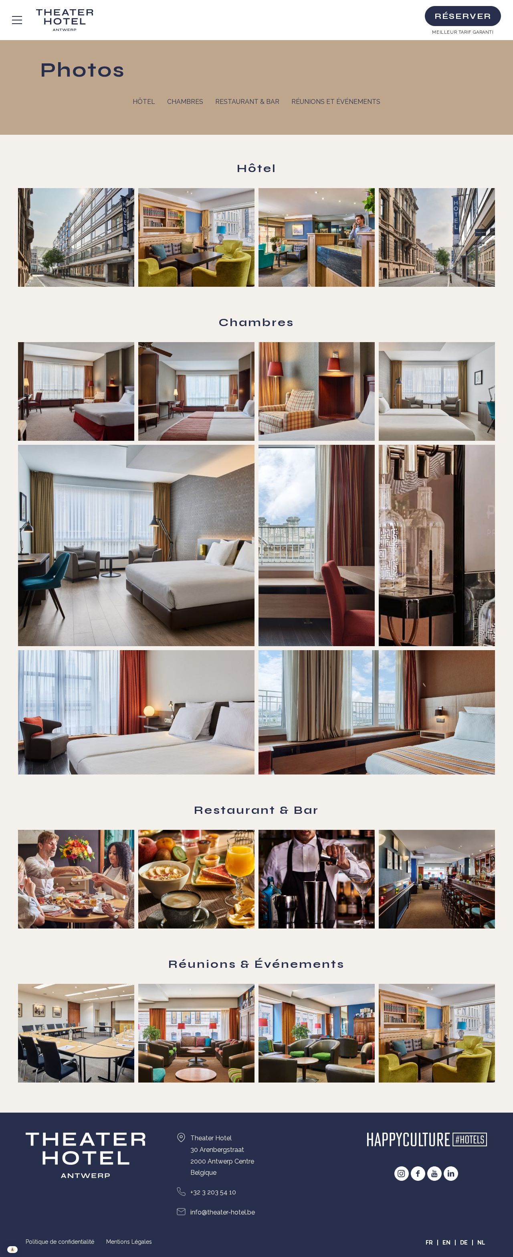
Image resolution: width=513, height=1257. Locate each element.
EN (446, 1242)
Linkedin (451, 1173)
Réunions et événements (335, 101)
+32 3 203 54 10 (213, 1192)
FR (429, 1242)
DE (464, 1242)
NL (481, 1242)
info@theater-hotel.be (222, 1212)
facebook (418, 1173)
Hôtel (144, 101)
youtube (434, 1173)
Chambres (185, 101)
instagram (401, 1173)
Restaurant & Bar (247, 101)
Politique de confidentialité (60, 1242)
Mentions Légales (129, 1242)
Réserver (462, 16)
